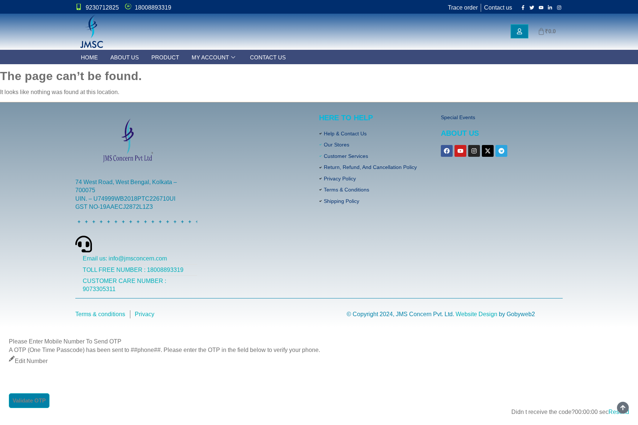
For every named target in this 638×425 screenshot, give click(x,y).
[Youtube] (460, 151)
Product (165, 57)
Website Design (476, 314)
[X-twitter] (488, 151)
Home (89, 57)
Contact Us (268, 57)
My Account (210, 57)
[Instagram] (474, 151)
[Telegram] (501, 151)
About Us (124, 57)
